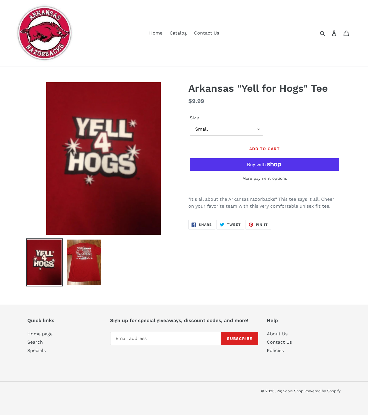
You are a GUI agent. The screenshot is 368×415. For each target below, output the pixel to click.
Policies (275, 350)
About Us (277, 333)
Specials (36, 350)
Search (35, 342)
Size (194, 118)
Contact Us (279, 342)
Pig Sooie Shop (290, 391)
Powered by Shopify (322, 391)
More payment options (264, 178)
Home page (40, 333)
